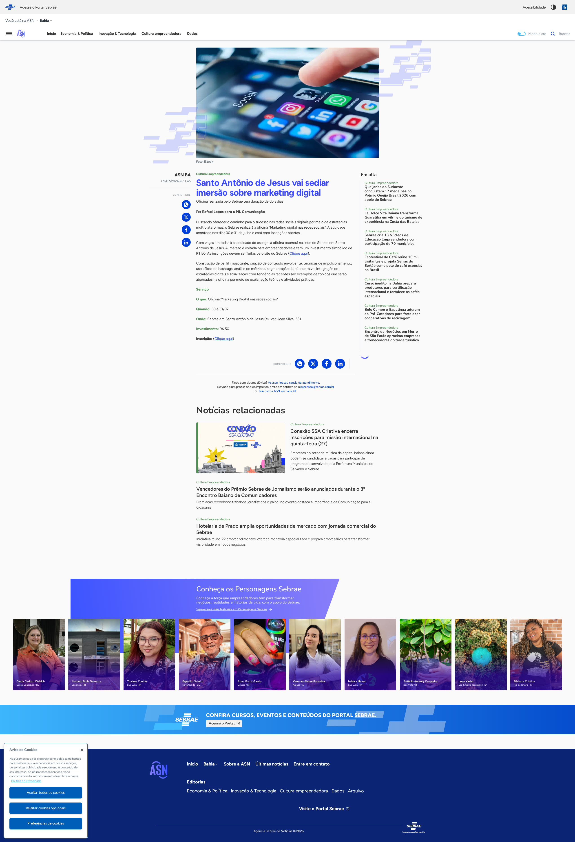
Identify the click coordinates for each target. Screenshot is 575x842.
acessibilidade (534, 7)
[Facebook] (186, 229)
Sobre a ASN (237, 764)
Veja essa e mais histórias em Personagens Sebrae (231, 609)
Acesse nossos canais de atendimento (293, 383)
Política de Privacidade (26, 781)
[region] (46, 790)
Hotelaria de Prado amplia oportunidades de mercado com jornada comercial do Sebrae (286, 529)
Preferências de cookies (45, 823)
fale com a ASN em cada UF (278, 391)
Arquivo (356, 791)
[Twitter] (186, 217)
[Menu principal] (9, 33)
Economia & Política (207, 791)
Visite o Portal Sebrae (321, 808)
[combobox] (46, 21)
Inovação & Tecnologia (253, 791)
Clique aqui (299, 253)
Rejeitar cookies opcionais (46, 808)
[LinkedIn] (186, 242)
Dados (338, 791)
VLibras (565, 7)
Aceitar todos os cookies (45, 792)
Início (51, 33)
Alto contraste (553, 7)
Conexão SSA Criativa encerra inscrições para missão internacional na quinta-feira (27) (334, 437)
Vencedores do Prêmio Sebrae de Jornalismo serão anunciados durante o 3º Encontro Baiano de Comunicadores (280, 492)
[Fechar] (82, 750)
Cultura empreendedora (304, 791)
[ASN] (158, 770)
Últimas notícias (271, 764)
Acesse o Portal (222, 723)
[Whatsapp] (186, 204)
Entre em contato (312, 764)
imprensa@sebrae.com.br (317, 387)
